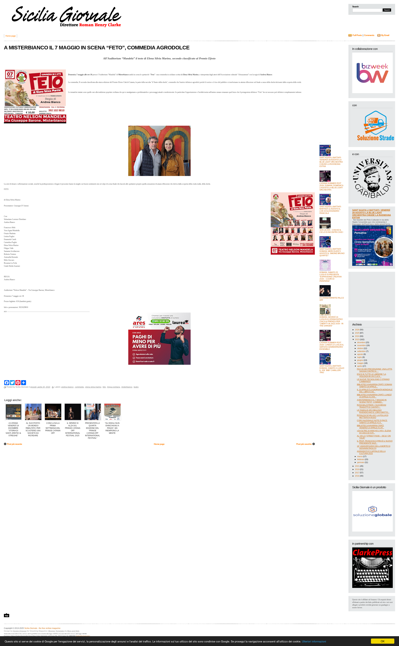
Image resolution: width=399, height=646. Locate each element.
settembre (361, 351)
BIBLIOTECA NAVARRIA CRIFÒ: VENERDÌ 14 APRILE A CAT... (370, 427)
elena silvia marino (93, 387)
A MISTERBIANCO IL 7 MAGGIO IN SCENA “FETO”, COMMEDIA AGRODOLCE (97, 47)
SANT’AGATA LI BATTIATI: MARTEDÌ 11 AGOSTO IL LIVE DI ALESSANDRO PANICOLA (330, 210)
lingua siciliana (113, 387)
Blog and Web (73, 631)
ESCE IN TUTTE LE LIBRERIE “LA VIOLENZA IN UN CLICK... (371, 375)
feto (104, 387)
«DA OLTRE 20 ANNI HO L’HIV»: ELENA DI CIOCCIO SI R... (374, 432)
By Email (385, 35)
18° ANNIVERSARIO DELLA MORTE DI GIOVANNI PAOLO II (373, 447)
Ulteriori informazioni (314, 641)
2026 (357, 330)
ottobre (360, 348)
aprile (359, 366)
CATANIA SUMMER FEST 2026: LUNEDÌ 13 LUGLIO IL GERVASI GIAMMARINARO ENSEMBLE (332, 346)
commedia (79, 387)
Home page (159, 444)
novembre (361, 345)
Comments (369, 35)
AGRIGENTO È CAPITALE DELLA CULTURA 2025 (371, 452)
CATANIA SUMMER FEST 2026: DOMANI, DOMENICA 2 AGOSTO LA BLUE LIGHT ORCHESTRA (331, 186)
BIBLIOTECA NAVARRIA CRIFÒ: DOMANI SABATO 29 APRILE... (374, 385)
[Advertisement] (332, 91)
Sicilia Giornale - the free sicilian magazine (42, 628)
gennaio (360, 462)
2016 (357, 476)
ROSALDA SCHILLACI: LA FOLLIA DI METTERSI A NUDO (372, 416)
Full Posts (357, 35)
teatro (136, 387)
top (6, 615)
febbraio (360, 459)
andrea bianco (67, 387)
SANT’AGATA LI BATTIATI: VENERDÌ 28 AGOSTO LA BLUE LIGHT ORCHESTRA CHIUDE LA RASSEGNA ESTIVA (331, 162)
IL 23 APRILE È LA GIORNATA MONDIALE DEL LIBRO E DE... (374, 391)
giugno (360, 360)
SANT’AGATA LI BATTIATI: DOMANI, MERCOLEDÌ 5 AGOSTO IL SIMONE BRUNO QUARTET (332, 252)
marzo (360, 456)
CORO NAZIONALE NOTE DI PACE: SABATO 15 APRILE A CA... (372, 421)
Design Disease (19, 631)
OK (383, 641)
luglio (359, 357)
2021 (357, 466)
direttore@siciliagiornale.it (83, 636)
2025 (357, 333)
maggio (360, 363)
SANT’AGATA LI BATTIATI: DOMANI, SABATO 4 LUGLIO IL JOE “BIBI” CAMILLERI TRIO (332, 369)
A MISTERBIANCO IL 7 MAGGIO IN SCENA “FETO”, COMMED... (372, 401)
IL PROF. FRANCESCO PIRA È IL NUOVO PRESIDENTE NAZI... (374, 442)
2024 (357, 336)
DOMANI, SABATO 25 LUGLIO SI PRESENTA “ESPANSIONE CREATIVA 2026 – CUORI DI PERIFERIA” (330, 276)
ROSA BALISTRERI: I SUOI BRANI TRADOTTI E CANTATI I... (371, 406)
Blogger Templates (56, 631)
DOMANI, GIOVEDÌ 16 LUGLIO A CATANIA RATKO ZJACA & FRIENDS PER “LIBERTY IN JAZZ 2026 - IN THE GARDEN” (331, 321)
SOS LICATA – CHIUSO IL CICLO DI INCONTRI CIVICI (331, 231)
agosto (360, 354)
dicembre (361, 342)
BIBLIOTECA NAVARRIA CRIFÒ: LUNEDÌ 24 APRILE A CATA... (374, 396)
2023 (357, 339)
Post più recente (14, 444)
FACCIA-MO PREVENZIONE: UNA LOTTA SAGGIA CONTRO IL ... (374, 370)
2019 (357, 469)
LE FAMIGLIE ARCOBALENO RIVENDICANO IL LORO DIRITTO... (373, 411)
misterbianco (126, 387)
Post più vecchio (304, 444)
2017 (357, 473)
